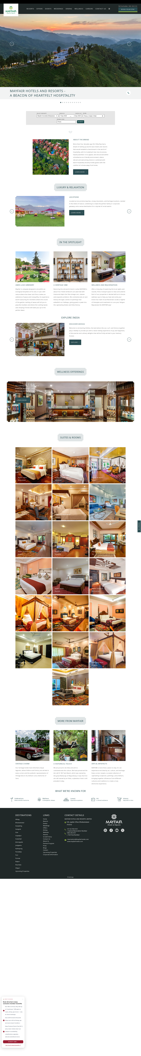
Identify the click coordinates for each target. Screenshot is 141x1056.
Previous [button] (12, 44)
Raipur (17, 861)
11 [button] (80, 102)
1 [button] (60, 102)
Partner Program (48, 843)
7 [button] (72, 102)
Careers (89, 9)
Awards (45, 834)
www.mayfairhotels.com (75, 841)
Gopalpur (18, 836)
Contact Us (100, 9)
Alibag (17, 819)
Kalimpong (18, 849)
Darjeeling (18, 826)
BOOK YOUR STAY (128, 9)
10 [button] (78, 102)
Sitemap (70, 877)
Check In (61, 113)
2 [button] (62, 102)
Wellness (79, 9)
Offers (39, 9)
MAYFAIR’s (85, 1)
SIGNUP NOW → (13, 1041)
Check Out (78, 113)
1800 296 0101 (71, 833)
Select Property (42, 113)
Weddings (58, 9)
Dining (69, 9)
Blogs (45, 848)
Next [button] (129, 44)
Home (45, 819)
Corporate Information (50, 854)
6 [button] (70, 102)
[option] (70, 56)
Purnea (17, 858)
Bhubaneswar (19, 823)
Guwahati (18, 839)
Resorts (30, 9)
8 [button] (74, 102)
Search (80, 122)
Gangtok (18, 829)
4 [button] (66, 102)
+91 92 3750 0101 (72, 829)
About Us (46, 841)
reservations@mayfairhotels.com (78, 839)
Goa (16, 832)
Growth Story (47, 837)
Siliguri (17, 868)
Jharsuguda (19, 842)
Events (48, 9)
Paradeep (18, 852)
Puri (16, 855)
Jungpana (18, 845)
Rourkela (18, 865)
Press (45, 846)
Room (84, 113)
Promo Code (60, 119)
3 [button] (64, 102)
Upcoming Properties (22, 871)
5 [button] (68, 102)
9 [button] (76, 102)
